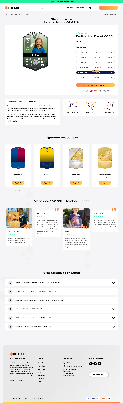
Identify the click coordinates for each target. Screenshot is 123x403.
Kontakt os (80, 8)
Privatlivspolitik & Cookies (20, 398)
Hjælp (89, 8)
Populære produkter (52, 22)
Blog (39, 381)
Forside (7, 14)
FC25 (76, 22)
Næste (19, 190)
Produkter (69, 8)
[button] (108, 8)
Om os (40, 372)
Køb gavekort (42, 369)
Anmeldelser (42, 375)
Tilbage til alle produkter (61, 19)
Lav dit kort (41, 366)
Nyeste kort (13, 14)
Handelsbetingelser (39, 398)
